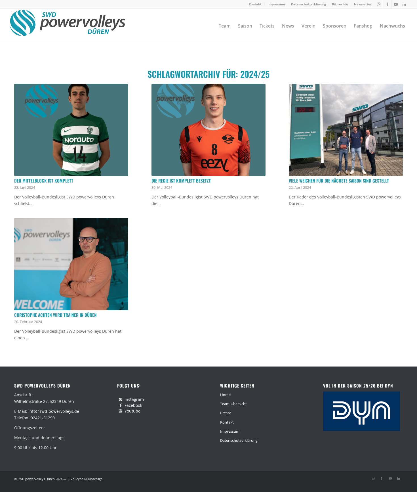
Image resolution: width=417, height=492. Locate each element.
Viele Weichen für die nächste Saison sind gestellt (339, 180)
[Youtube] (120, 411)
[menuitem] (255, 4)
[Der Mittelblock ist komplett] (71, 130)
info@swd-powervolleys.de (53, 411)
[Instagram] (120, 399)
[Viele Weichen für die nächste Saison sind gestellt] (346, 130)
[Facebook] (120, 405)
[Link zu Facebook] (387, 4)
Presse (225, 412)
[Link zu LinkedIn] (404, 4)
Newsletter (363, 4)
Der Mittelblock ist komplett (43, 180)
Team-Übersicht (233, 403)
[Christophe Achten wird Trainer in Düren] (71, 264)
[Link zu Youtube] (396, 4)
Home (225, 394)
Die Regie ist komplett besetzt (181, 180)
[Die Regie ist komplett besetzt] (208, 130)
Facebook (133, 405)
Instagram (134, 399)
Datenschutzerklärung (308, 4)
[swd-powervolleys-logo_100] (67, 26)
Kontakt (255, 4)
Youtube (132, 411)
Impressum (276, 4)
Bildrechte (340, 4)
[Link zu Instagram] (379, 4)
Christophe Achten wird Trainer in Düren (55, 315)
